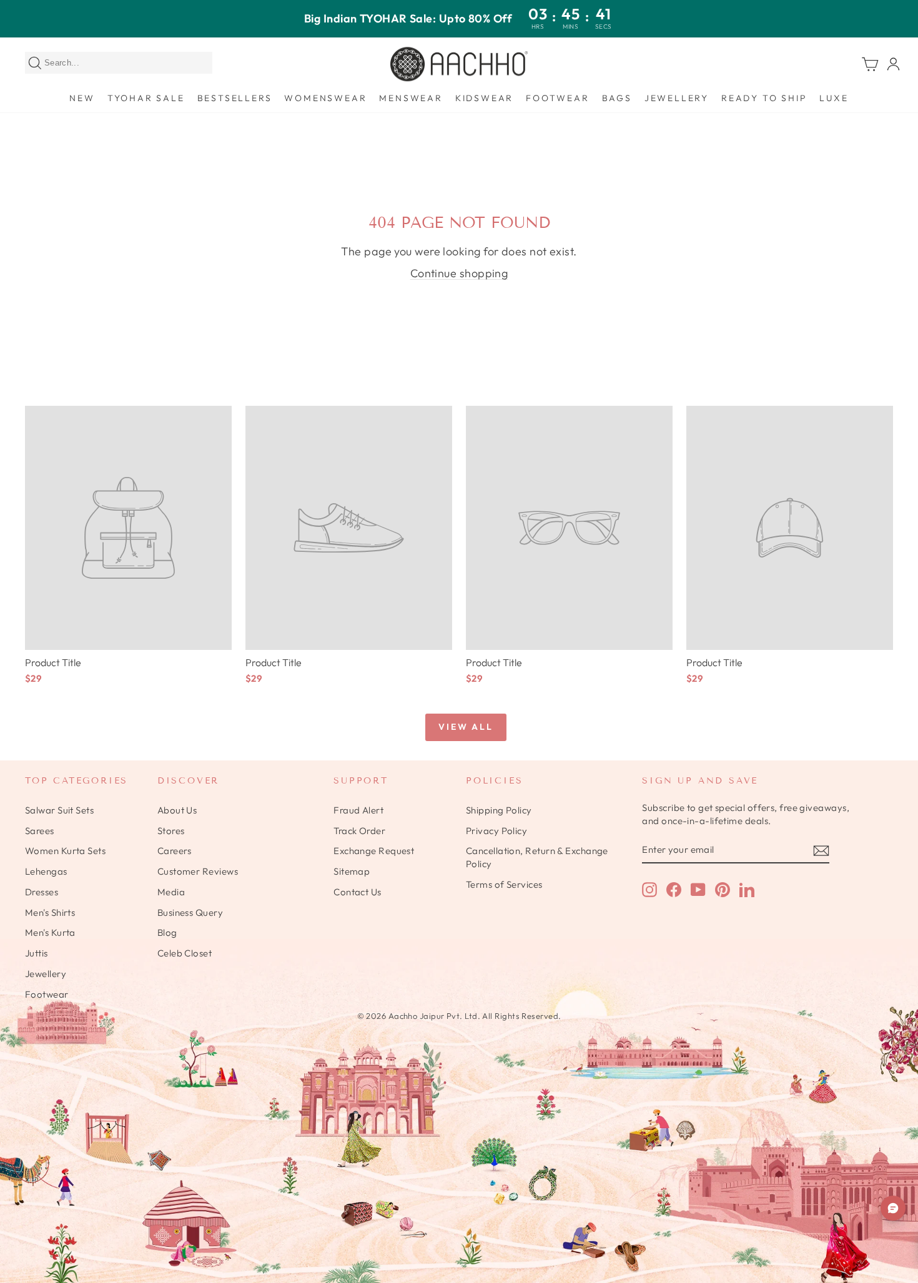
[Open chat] (893, 1208)
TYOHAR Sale (146, 98)
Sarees (39, 831)
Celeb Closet (184, 953)
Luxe (833, 98)
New (81, 98)
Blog (167, 932)
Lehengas (46, 871)
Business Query (190, 912)
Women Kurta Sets (65, 851)
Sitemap (351, 871)
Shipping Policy (499, 810)
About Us (177, 810)
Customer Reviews (197, 871)
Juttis (36, 953)
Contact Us (357, 892)
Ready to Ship (764, 98)
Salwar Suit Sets (59, 810)
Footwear (557, 98)
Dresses (41, 892)
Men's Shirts (50, 912)
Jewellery (676, 98)
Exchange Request (373, 851)
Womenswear (325, 98)
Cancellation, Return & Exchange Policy (537, 857)
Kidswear (484, 98)
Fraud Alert (358, 810)
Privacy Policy (496, 831)
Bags (617, 98)
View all (465, 726)
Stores (171, 831)
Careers (174, 851)
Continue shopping (459, 273)
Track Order (359, 831)
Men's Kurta (50, 932)
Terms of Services (504, 884)
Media (171, 892)
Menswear (410, 98)
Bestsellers (234, 98)
